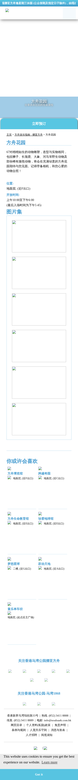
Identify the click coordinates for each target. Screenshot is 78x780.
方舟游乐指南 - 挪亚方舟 (29, 134)
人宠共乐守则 (38, 730)
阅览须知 (46, 735)
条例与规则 (19, 730)
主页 (9, 134)
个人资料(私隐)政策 (38, 725)
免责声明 (60, 725)
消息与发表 (58, 730)
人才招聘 (31, 735)
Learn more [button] (49, 762)
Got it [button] (39, 774)
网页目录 (16, 725)
